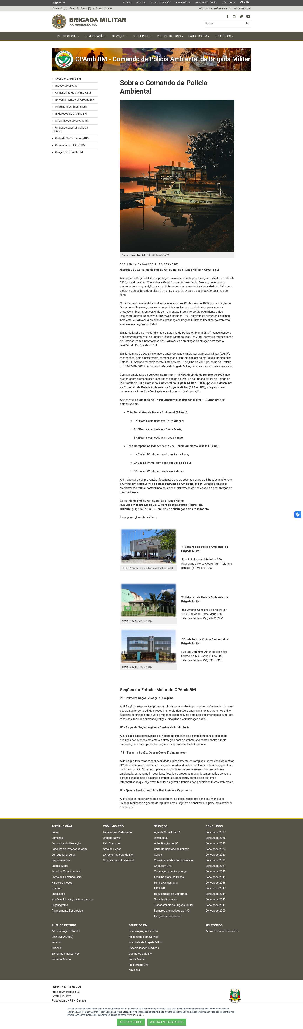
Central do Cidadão (160, 2)
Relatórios (223, 36)
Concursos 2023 (216, 854)
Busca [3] (86, 8)
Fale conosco (224, 8)
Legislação (58, 893)
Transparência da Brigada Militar (173, 905)
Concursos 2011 (216, 905)
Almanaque (161, 838)
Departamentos (61, 860)
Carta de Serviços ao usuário (171, 849)
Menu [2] (74, 8)
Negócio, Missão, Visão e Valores (72, 899)
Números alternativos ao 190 (172, 910)
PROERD (159, 888)
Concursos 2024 (216, 849)
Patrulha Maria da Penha (169, 877)
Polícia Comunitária (166, 882)
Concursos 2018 (216, 882)
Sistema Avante (61, 959)
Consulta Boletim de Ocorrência (173, 860)
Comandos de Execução (66, 843)
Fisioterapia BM (138, 965)
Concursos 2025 (216, 843)
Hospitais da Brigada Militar (146, 942)
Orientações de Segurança (170, 871)
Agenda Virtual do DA (167, 832)
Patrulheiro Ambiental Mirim (72, 106)
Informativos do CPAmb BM (72, 120)
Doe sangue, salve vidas (144, 931)
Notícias (127, 2)
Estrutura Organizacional (66, 871)
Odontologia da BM (140, 953)
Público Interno (169, 36)
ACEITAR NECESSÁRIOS (166, 1022)
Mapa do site (243, 8)
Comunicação (95, 36)
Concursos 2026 (216, 838)
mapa (82, 1000)
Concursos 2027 (216, 832)
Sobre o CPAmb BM (68, 78)
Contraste (206, 8)
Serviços (140, 2)
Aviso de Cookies (135, 1014)
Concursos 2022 (216, 860)
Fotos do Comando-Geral (67, 877)
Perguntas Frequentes (167, 916)
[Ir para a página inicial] (89, 21)
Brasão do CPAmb (66, 85)
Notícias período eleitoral (118, 860)
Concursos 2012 (216, 899)
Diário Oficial (229, 2)
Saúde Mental (137, 959)
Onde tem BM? (163, 866)
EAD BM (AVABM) (62, 937)
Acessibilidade (103, 8)
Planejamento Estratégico (67, 910)
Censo (158, 854)
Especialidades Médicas (144, 948)
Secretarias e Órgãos (206, 2)
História (56, 888)
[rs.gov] (58, 2)
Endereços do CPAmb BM (71, 113)
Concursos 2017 (216, 888)
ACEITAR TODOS (131, 1022)
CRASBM (134, 970)
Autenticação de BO (166, 843)
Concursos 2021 (216, 866)
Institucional (67, 36)
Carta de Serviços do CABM (72, 138)
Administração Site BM (66, 931)
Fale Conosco (111, 843)
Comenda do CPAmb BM (70, 145)
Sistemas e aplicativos (66, 953)
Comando (57, 838)
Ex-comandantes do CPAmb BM (74, 99)
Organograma (60, 905)
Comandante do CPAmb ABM (73, 92)
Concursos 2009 (216, 910)
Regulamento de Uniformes (171, 893)
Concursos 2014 (216, 893)
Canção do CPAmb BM (69, 152)
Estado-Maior (60, 866)
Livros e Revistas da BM (118, 854)
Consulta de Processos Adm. (69, 849)
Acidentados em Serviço (144, 937)
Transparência (182, 2)
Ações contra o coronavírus (222, 931)
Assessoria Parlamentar (118, 832)
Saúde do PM (198, 36)
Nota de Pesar (112, 849)
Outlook (56, 948)
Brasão (56, 832)
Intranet (56, 942)
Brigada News (111, 838)
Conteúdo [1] (59, 8)
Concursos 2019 (216, 877)
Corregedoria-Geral (63, 854)
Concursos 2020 (216, 871)
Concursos (141, 36)
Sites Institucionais (166, 899)
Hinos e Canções (62, 882)
